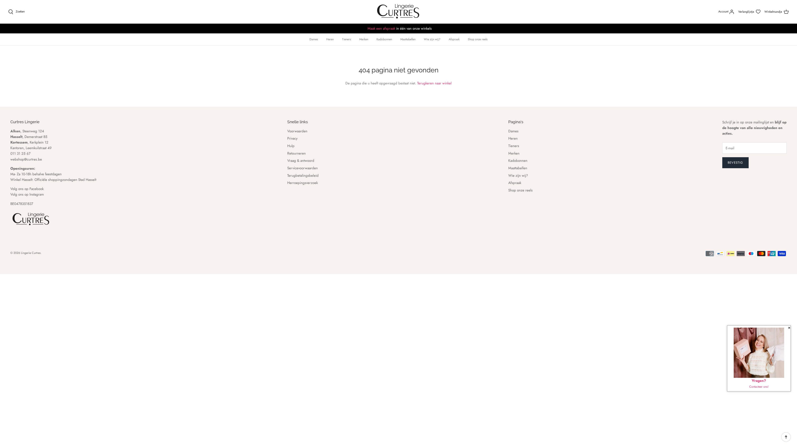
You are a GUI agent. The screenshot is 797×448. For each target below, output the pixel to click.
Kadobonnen (384, 39)
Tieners (346, 39)
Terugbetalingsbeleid (303, 175)
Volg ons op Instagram (27, 194)
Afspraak (454, 39)
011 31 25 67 (20, 153)
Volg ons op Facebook (27, 188)
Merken (363, 39)
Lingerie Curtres (31, 253)
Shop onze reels (478, 39)
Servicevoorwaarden (302, 168)
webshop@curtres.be (26, 159)
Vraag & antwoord (300, 160)
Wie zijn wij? (432, 39)
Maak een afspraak (381, 28)
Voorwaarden (297, 131)
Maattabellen (408, 39)
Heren (330, 39)
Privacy (292, 138)
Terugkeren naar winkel (434, 83)
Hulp (291, 145)
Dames (313, 39)
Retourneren (296, 153)
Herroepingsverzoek (302, 182)
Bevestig (735, 162)
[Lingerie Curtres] (398, 11)
